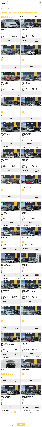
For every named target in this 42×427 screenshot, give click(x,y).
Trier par (21, 16)
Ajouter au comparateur (5, 42)
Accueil (13, 419)
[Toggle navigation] (40, 2)
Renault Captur (33, 12)
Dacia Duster (28, 12)
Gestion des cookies (29, 420)
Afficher (35, 16)
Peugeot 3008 (3, 12)
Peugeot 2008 (9, 12)
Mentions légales (21, 419)
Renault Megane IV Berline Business (19, 12)
